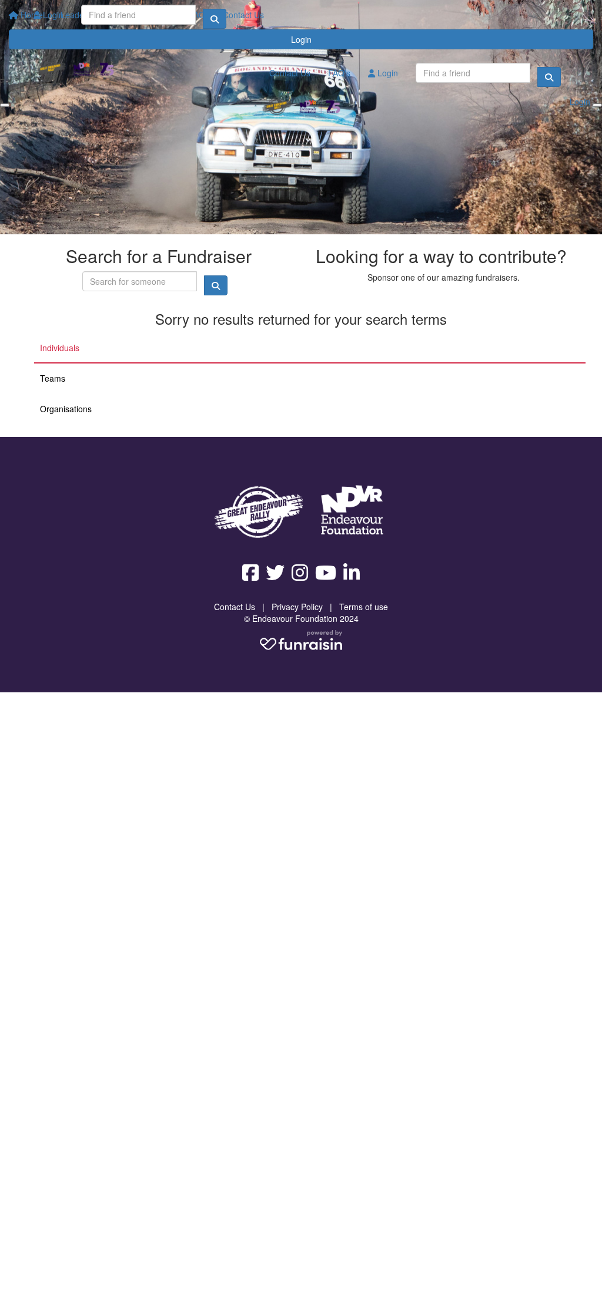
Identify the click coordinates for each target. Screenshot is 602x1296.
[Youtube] (325, 572)
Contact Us (289, 73)
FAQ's (339, 73)
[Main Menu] (4, 105)
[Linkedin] (351, 572)
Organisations (66, 409)
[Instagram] (300, 572)
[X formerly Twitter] (275, 572)
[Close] (597, 105)
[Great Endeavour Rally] (259, 511)
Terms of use (363, 606)
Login (52, 15)
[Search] (214, 19)
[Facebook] (250, 572)
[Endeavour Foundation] (352, 511)
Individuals (59, 348)
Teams (52, 378)
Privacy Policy (297, 606)
